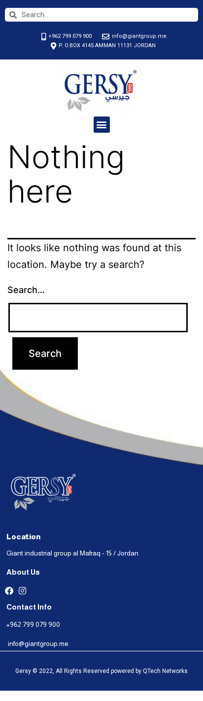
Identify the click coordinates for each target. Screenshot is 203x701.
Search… (26, 290)
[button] (102, 125)
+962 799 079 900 (33, 624)
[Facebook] (9, 590)
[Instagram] (22, 590)
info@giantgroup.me (38, 643)
